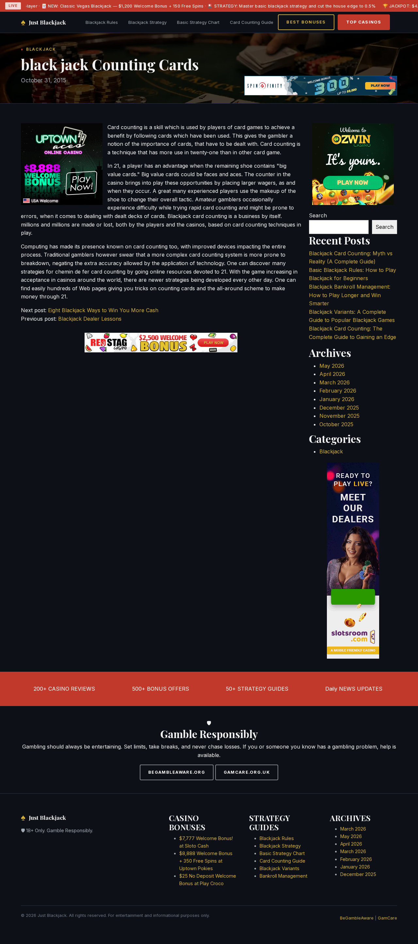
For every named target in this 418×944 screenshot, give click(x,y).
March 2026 (334, 382)
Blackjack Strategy (147, 22)
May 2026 (331, 365)
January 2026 (336, 399)
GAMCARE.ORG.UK (247, 772)
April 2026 (332, 374)
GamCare (387, 918)
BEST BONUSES (306, 22)
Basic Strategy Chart (198, 22)
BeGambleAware (357, 918)
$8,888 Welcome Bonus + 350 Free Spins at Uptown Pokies (206, 861)
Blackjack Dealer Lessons (89, 318)
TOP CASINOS (363, 22)
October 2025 (336, 424)
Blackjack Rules (102, 22)
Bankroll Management (283, 876)
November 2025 (339, 416)
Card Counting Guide (251, 22)
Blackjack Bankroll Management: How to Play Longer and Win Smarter (349, 295)
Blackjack (331, 451)
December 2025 (339, 407)
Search (318, 215)
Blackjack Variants (279, 868)
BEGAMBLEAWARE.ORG (176, 772)
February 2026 (337, 390)
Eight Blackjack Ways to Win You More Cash (103, 310)
